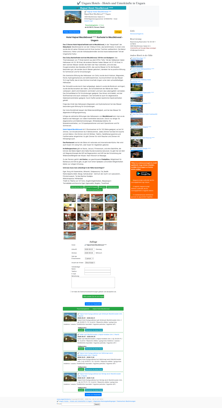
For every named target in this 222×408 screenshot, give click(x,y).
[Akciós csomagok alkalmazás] (144, 173)
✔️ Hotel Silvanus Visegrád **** (140, 127)
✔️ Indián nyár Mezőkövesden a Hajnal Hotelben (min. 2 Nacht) (98, 334)
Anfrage (118, 32)
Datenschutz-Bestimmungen (126, 401)
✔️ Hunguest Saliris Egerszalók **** (142, 92)
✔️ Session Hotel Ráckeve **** (140, 103)
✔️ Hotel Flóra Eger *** (138, 58)
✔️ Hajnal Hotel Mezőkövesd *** (97, 12)
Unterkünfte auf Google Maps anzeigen (143, 48)
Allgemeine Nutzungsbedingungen (104, 401)
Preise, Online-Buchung (71, 32)
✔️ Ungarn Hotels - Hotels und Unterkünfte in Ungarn (111, 3)
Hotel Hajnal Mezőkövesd (72, 129)
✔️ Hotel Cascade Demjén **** (140, 148)
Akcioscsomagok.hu (136, 34)
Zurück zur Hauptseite (93, 304)
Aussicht (81, 330)
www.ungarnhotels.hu (64, 399)
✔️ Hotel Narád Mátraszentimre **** (142, 69)
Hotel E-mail (88, 21)
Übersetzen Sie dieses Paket (94, 330)
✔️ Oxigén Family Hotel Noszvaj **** (142, 138)
